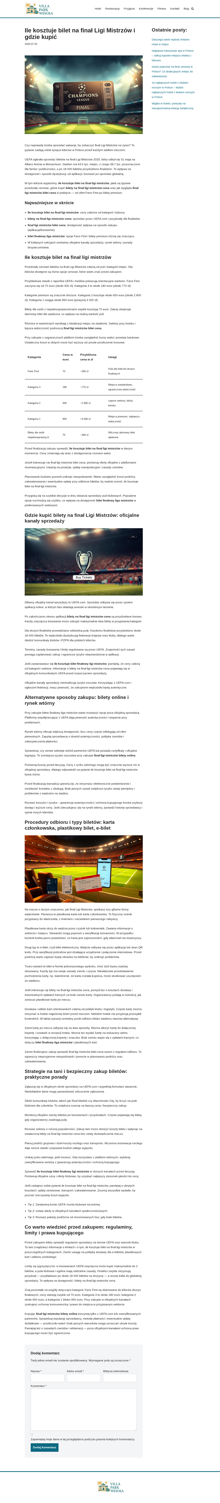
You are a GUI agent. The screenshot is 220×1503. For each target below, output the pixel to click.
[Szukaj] (192, 8)
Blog (186, 8)
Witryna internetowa (115, 1371)
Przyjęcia (129, 8)
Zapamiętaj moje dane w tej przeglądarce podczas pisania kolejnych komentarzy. (83, 1439)
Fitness (161, 8)
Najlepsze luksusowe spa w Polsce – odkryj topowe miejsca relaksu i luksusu (173, 55)
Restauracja (112, 8)
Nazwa (36, 1371)
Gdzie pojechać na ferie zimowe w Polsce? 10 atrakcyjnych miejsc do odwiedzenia (172, 71)
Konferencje (146, 8)
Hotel (98, 8)
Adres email (75, 1371)
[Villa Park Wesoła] (39, 9)
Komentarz (39, 1386)
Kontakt (174, 8)
